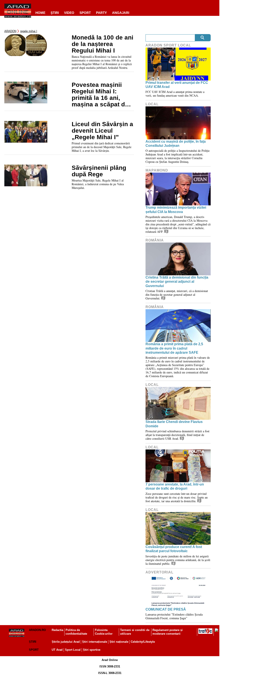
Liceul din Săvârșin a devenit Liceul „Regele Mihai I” (102, 130)
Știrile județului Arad (66, 641)
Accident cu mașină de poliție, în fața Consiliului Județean (176, 143)
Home (40, 13)
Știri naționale (118, 641)
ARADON (10, 31)
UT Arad (57, 649)
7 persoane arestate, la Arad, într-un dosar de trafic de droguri (175, 486)
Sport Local (73, 649)
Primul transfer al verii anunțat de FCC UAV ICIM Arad (177, 85)
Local (152, 104)
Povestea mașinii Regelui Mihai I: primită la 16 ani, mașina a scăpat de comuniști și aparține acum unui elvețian (102, 95)
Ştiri (55, 13)
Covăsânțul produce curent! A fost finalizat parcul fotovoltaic (174, 549)
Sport (85, 13)
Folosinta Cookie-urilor (104, 631)
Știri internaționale (94, 641)
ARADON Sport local (168, 45)
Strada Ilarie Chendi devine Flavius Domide (174, 424)
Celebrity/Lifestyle (143, 641)
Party (101, 13)
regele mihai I (28, 31)
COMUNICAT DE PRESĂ (166, 609)
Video (69, 13)
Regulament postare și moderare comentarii (167, 631)
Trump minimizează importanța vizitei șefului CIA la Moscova (176, 209)
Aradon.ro (37, 630)
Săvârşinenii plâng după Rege (99, 171)
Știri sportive (91, 649)
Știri (32, 641)
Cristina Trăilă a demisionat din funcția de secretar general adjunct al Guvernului (177, 281)
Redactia (57, 630)
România (155, 240)
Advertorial (160, 572)
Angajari (120, 13)
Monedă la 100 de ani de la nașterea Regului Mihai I (102, 44)
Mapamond (157, 170)
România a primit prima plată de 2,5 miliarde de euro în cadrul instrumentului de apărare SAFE (174, 348)
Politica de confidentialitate (76, 631)
